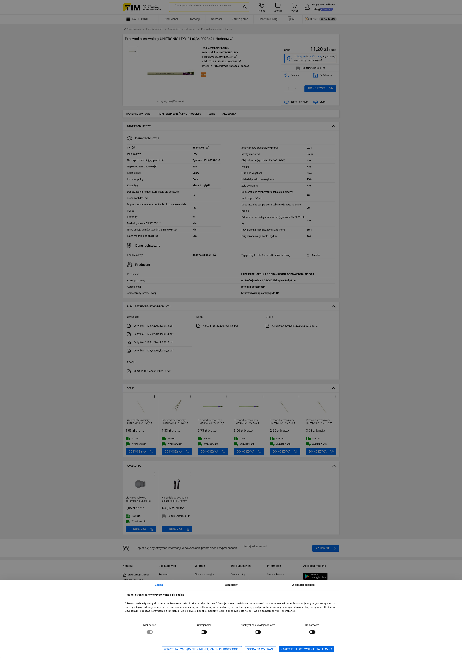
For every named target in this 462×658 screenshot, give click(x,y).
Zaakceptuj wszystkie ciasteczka (306, 649)
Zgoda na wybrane (260, 649)
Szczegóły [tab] (231, 584)
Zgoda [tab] (159, 584)
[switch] (204, 632)
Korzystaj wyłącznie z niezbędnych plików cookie (202, 649)
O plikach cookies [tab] (303, 584)
